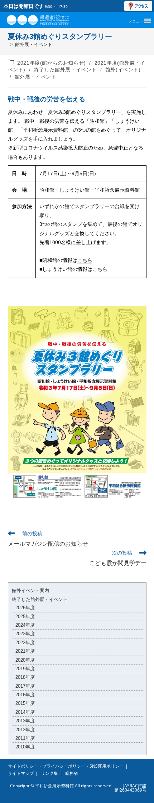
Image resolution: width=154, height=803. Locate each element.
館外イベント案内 (30, 590)
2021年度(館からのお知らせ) (51, 63)
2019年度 (25, 668)
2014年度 (25, 712)
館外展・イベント (33, 44)
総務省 (71, 773)
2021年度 (25, 651)
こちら (84, 260)
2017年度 (25, 686)
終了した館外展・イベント (65, 69)
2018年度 (25, 677)
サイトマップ (21, 773)
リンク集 (49, 773)
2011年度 (25, 738)
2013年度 (25, 720)
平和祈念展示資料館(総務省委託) (46, 18)
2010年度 (25, 746)
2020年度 (25, 660)
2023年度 (25, 633)
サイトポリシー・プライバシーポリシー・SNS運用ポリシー (66, 766)
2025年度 (25, 616)
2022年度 (25, 642)
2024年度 (25, 625)
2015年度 (25, 703)
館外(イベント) (123, 69)
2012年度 (25, 729)
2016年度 (25, 694)
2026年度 (25, 607)
